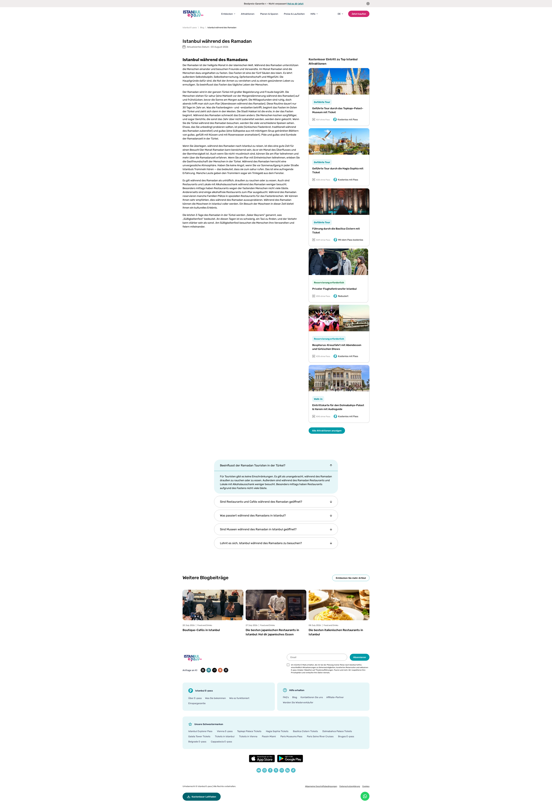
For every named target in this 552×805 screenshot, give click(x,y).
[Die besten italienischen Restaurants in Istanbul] (339, 605)
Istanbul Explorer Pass (200, 731)
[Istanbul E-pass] (193, 14)
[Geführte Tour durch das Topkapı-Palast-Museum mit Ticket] (339, 81)
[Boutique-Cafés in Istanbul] (213, 605)
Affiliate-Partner (335, 697)
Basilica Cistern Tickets (305, 731)
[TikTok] (293, 770)
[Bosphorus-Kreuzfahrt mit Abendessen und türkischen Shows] (339, 318)
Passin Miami (269, 736)
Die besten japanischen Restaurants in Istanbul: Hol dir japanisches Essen (272, 632)
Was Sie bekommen (215, 698)
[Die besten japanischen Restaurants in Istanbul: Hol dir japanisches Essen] (276, 605)
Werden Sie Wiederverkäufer (298, 702)
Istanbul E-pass (205, 786)
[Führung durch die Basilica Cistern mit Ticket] (339, 201)
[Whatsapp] (365, 796)
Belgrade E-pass (197, 741)
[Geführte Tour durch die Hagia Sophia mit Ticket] (339, 141)
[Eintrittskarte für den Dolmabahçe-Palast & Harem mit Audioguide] (339, 378)
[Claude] (220, 670)
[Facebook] (270, 770)
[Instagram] (264, 770)
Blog (294, 697)
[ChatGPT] (203, 670)
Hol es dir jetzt (295, 3)
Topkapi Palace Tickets (249, 731)
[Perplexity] (208, 670)
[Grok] (214, 670)
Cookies (365, 786)
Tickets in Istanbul (224, 736)
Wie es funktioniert (239, 698)
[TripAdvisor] (258, 770)
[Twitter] (276, 770)
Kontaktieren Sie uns (312, 697)
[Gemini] (226, 670)
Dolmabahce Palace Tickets (337, 731)
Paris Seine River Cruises (320, 736)
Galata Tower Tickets (199, 736)
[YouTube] (281, 770)
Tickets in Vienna (248, 736)
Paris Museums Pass (291, 736)
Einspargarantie (197, 703)
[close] (367, 3)
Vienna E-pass (225, 731)
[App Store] (262, 758)
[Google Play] (290, 758)
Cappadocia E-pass (221, 741)
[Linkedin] (287, 770)
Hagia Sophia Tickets (277, 731)
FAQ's (286, 697)
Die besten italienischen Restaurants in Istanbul (336, 632)
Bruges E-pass (346, 736)
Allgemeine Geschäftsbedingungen (321, 786)
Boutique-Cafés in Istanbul (201, 630)
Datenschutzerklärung (349, 786)
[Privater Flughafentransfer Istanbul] (338, 262)
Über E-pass (195, 698)
